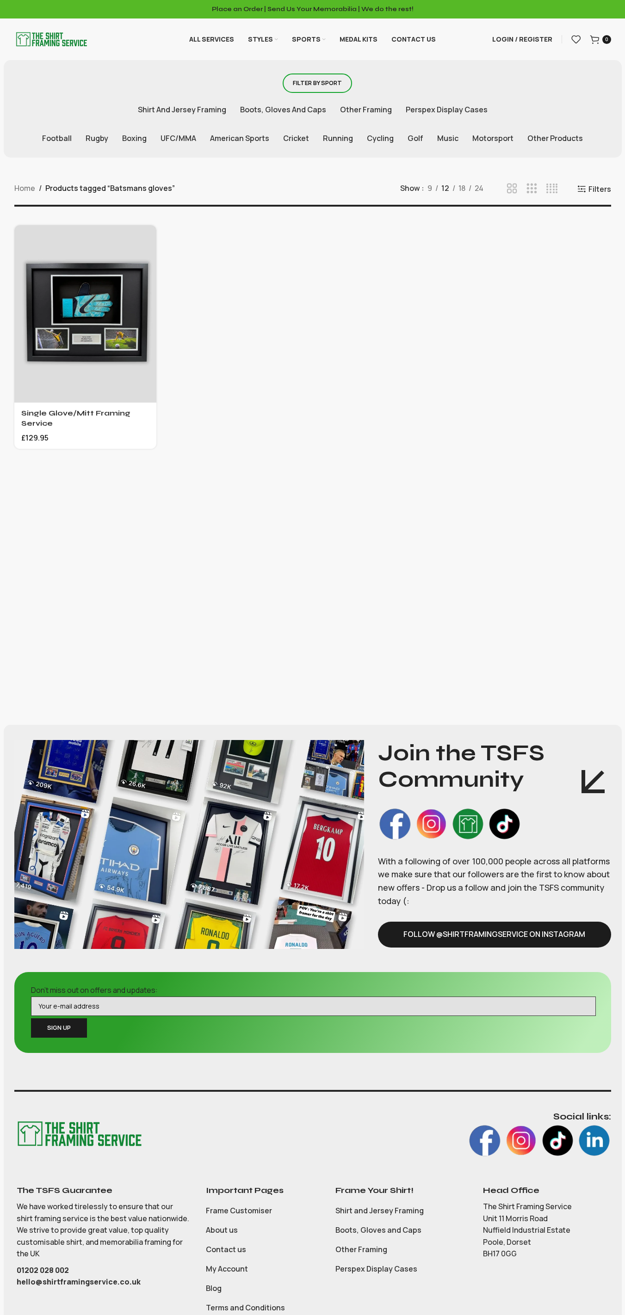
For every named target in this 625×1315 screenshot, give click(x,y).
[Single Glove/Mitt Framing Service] (85, 314)
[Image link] (79, 1133)
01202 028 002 (43, 1270)
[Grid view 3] (531, 189)
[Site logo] (51, 38)
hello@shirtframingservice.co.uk (79, 1282)
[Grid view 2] (512, 189)
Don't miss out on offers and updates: (94, 990)
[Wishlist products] (576, 39)
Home (24, 188)
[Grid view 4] (552, 189)
